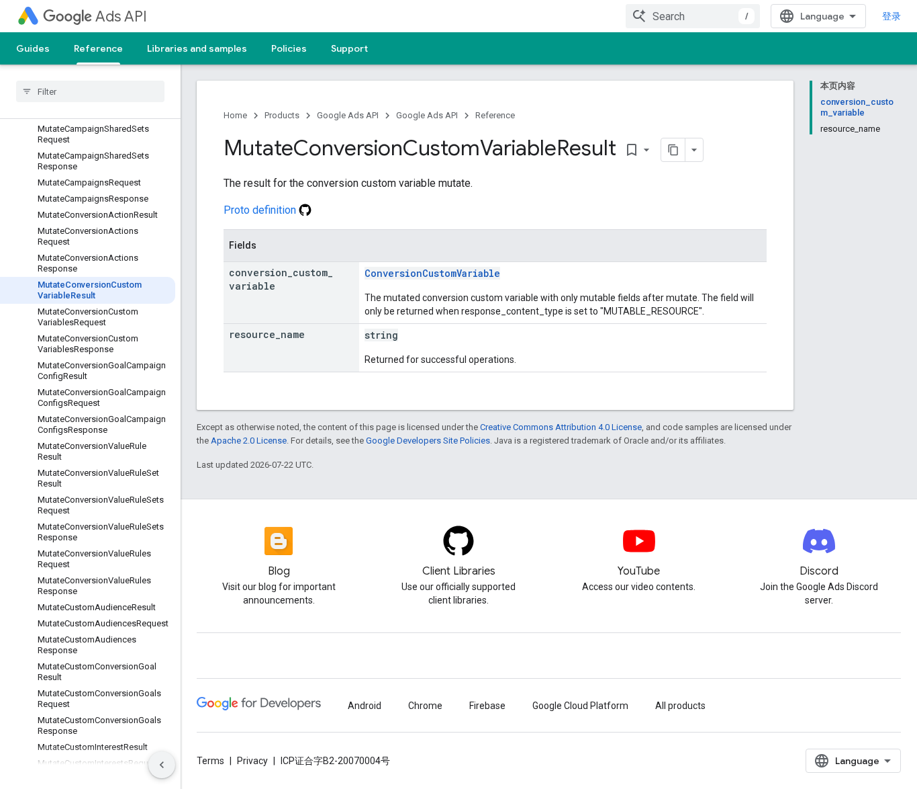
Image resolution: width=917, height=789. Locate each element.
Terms (210, 760)
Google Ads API (348, 115)
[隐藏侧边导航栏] (161, 764)
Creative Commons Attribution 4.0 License (561, 427)
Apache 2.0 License (249, 440)
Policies (289, 48)
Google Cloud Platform (580, 705)
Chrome (425, 705)
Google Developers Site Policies (428, 440)
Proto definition (261, 210)
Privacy (252, 760)
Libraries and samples (197, 48)
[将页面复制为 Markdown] (673, 149)
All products (680, 705)
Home (235, 115)
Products (281, 115)
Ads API (121, 16)
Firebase (487, 705)
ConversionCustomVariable (432, 273)
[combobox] (693, 16)
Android (364, 705)
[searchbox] (90, 91)
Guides (33, 48)
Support (349, 48)
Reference (98, 48)
